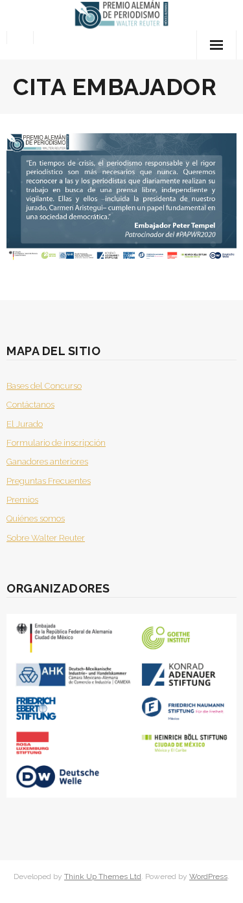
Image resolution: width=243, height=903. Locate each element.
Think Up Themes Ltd (102, 876)
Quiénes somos (35, 518)
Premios (22, 500)
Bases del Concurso (44, 386)
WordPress (208, 876)
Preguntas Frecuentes (48, 481)
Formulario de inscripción (56, 443)
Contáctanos (30, 404)
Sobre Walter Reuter (45, 538)
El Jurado (24, 424)
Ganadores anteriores (47, 461)
